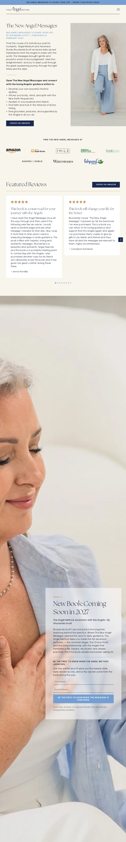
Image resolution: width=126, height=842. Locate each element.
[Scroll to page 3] (60, 283)
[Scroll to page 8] (70, 283)
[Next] (120, 239)
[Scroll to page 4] (62, 283)
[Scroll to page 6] (66, 283)
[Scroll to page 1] (56, 283)
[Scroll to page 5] (64, 283)
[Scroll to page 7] (68, 283)
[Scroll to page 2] (58, 283)
